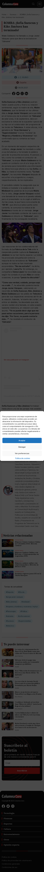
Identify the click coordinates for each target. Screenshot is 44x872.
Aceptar (22, 440)
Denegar (22, 447)
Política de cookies (22, 458)
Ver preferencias (22, 453)
